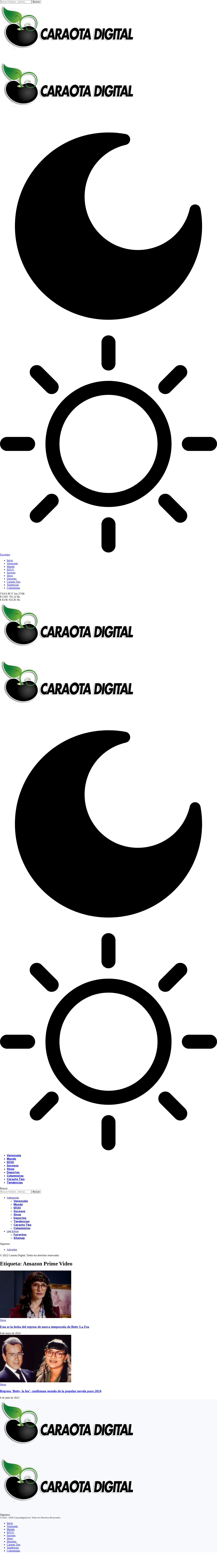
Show (3, 1320)
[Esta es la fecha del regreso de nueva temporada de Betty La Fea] (35, 1317)
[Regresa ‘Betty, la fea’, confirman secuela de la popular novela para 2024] (35, 1381)
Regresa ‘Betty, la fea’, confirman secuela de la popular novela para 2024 (50, 1391)
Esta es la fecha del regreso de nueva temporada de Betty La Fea (44, 1327)
